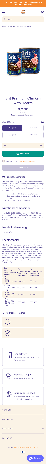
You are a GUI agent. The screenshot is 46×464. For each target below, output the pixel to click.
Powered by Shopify (32, 447)
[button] (42, 12)
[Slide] (42, 122)
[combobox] (23, 19)
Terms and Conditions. (26, 161)
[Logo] (23, 12)
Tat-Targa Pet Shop (19, 447)
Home (4, 26)
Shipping (14, 115)
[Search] (4, 19)
